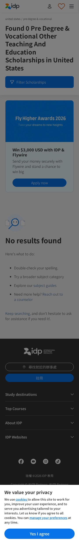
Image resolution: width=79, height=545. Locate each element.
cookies (22, 499)
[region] (39, 515)
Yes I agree (39, 533)
